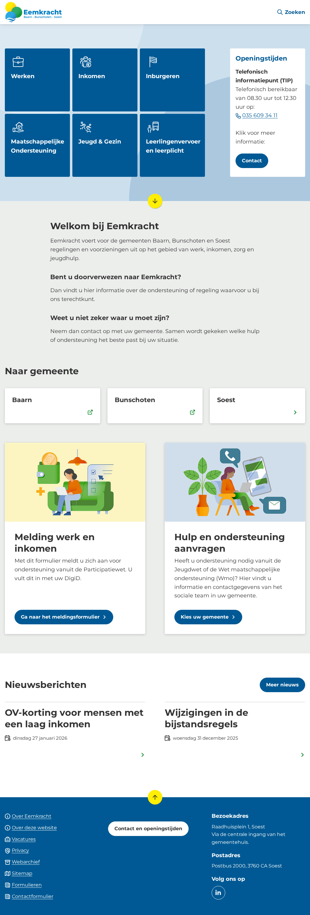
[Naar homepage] (138, 12)
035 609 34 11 (260, 115)
